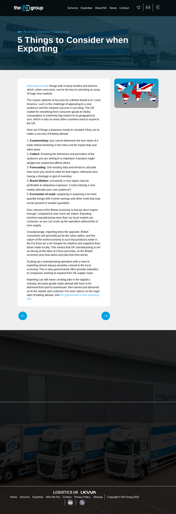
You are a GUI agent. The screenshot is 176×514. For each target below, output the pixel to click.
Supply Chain (61, 31)
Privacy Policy (82, 497)
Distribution (44, 31)
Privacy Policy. (127, 359)
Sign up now (102, 383)
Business (29, 31)
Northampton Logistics (105, 417)
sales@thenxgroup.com (40, 456)
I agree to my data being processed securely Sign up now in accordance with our (115, 355)
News (113, 8)
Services (72, 8)
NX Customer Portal (34, 463)
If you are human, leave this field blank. (113, 364)
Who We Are (53, 497)
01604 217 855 (35, 450)
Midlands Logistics (102, 421)
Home (13, 497)
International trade (38, 85)
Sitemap (97, 497)
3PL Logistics (72, 415)
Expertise (86, 8)
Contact (124, 8)
